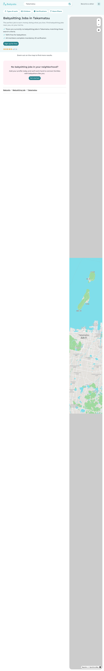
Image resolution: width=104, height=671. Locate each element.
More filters (57, 11)
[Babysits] (9, 4)
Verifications (41, 11)
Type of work (12, 11)
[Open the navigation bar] (99, 4)
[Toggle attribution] (100, 667)
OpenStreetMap (94, 667)
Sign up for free (11, 44)
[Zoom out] (99, 24)
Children (26, 11)
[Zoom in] (99, 20)
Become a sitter (87, 4)
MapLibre (84, 667)
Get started (34, 78)
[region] (85, 343)
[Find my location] (99, 30)
